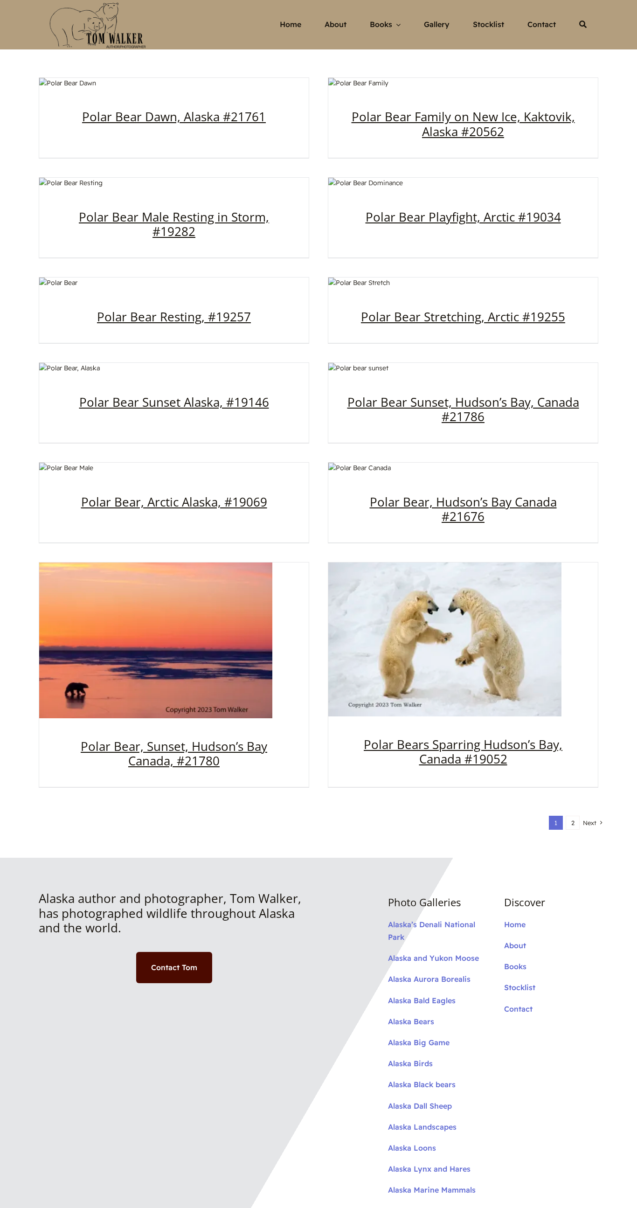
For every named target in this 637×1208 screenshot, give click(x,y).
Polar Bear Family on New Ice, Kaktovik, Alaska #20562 (463, 123)
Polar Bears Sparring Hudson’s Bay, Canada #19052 (463, 751)
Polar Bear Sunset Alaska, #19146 (174, 402)
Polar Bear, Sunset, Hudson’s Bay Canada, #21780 (174, 753)
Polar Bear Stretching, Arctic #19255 (463, 316)
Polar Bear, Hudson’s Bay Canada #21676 (463, 509)
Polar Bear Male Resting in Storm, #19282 (174, 224)
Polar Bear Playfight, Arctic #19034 (463, 216)
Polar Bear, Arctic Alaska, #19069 (174, 501)
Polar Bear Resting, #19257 (174, 316)
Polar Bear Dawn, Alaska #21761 (174, 116)
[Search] (583, 24)
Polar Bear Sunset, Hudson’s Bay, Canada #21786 (463, 409)
